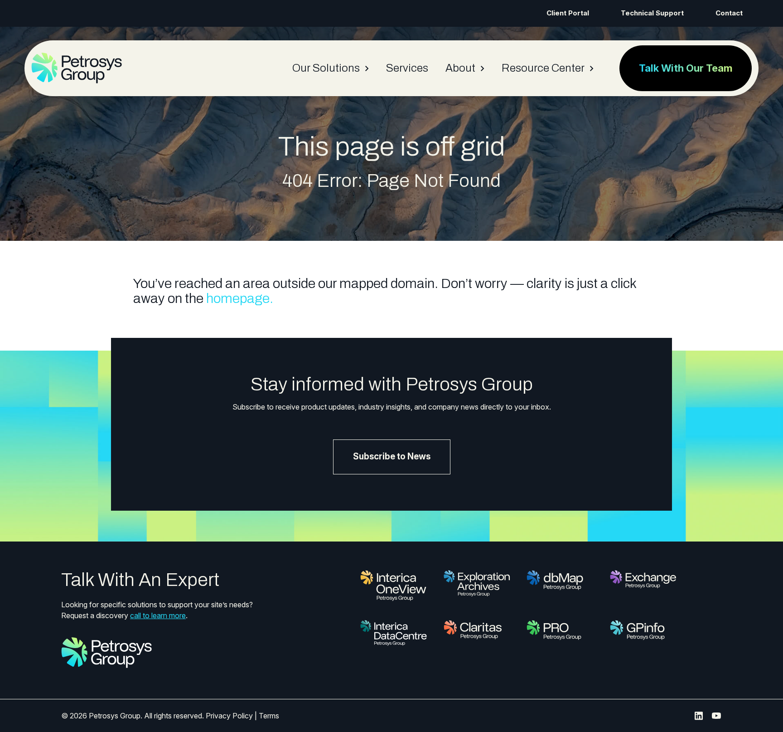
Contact (729, 13)
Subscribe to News (391, 456)
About (460, 68)
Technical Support (652, 13)
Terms (269, 715)
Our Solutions (326, 68)
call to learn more (158, 615)
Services (407, 68)
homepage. (239, 298)
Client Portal (567, 13)
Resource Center (543, 68)
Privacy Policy (229, 715)
